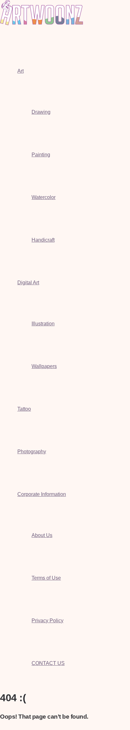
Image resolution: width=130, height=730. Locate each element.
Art (20, 71)
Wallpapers (44, 366)
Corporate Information (41, 494)
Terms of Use (46, 578)
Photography (31, 451)
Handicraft (43, 240)
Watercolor (44, 197)
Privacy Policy (47, 620)
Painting (41, 154)
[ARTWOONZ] (41, 23)
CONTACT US (48, 663)
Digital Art (28, 282)
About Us (42, 535)
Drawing (41, 112)
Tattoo (24, 409)
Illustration (43, 323)
